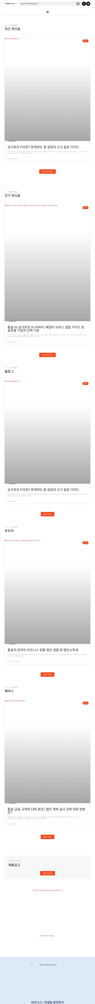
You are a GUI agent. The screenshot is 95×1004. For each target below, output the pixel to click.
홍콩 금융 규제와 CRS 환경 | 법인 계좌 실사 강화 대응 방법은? (46, 811)
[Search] (78, 3)
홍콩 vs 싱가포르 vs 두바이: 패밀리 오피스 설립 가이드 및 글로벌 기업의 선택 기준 (45, 329)
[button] (47, 12)
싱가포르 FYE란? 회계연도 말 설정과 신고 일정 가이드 (43, 146)
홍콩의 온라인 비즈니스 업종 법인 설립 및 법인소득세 (42, 649)
